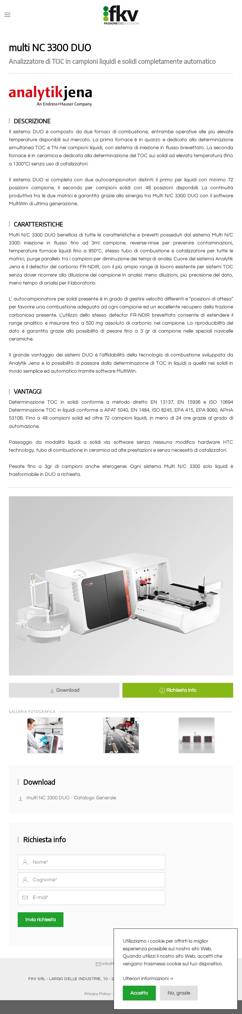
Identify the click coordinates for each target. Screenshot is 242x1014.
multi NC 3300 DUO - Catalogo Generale (71, 798)
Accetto (139, 993)
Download (67, 690)
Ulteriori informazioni (146, 979)
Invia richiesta (40, 919)
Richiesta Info (181, 690)
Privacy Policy (97, 994)
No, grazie (179, 993)
